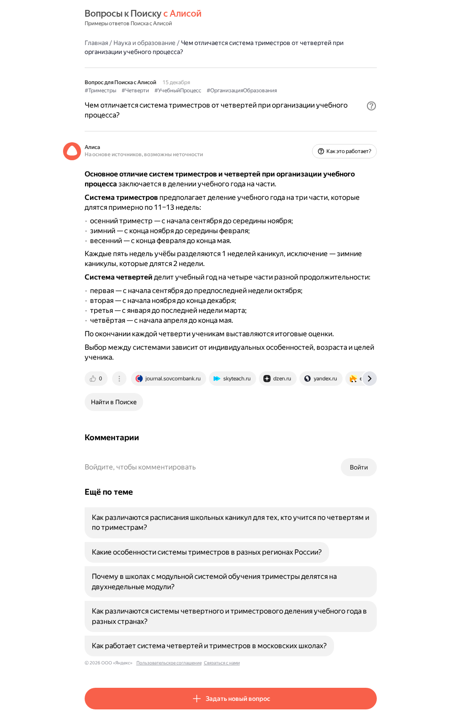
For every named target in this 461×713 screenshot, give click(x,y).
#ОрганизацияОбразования (242, 90)
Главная (96, 42)
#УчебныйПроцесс (177, 90)
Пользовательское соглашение (169, 662)
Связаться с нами (222, 662)
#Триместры (100, 90)
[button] (371, 105)
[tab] (97, 378)
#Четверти (135, 90)
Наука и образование (144, 42)
